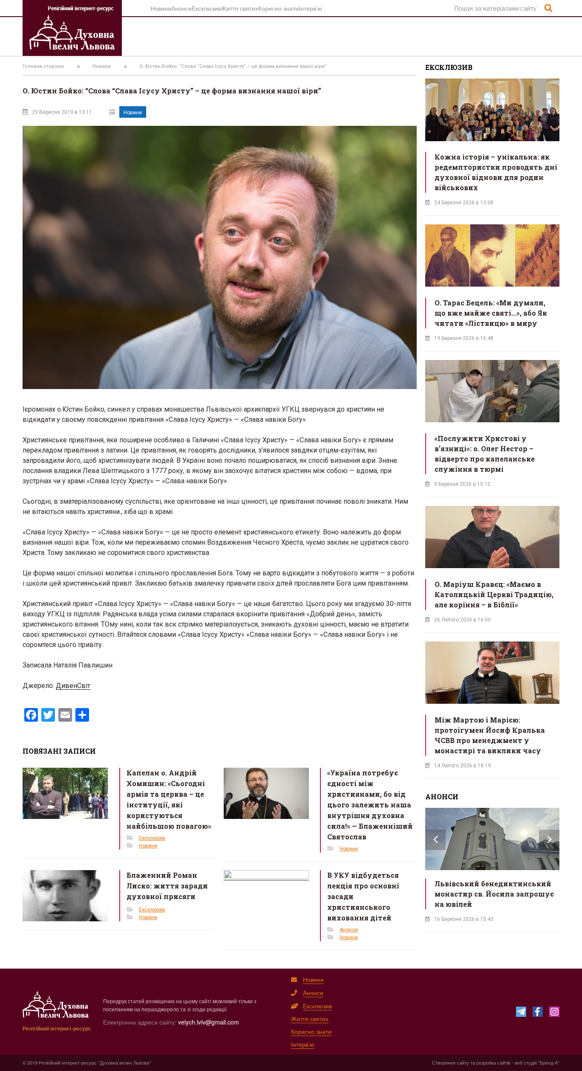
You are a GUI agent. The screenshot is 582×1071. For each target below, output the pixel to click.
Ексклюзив (206, 8)
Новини (160, 8)
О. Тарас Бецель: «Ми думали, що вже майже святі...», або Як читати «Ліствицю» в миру (491, 313)
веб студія (526, 1062)
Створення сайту (450, 1062)
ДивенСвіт (73, 686)
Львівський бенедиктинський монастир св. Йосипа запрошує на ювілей (494, 893)
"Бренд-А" (548, 1062)
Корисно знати (278, 8)
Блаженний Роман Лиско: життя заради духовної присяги (167, 886)
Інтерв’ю (310, 8)
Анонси (181, 8)
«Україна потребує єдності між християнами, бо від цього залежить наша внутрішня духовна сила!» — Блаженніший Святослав (370, 804)
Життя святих (239, 8)
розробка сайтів (493, 1062)
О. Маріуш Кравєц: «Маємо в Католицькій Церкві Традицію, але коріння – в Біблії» (494, 594)
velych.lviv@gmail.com (208, 1022)
